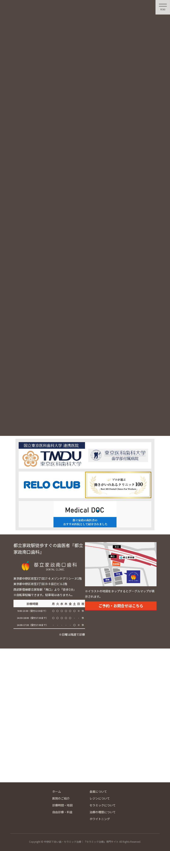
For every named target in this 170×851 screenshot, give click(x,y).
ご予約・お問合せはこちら (120, 605)
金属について (98, 791)
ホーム (56, 791)
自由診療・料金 (62, 812)
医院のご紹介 (61, 798)
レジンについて (100, 798)
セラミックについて (103, 805)
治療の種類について (103, 812)
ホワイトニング (100, 819)
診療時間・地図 (62, 805)
